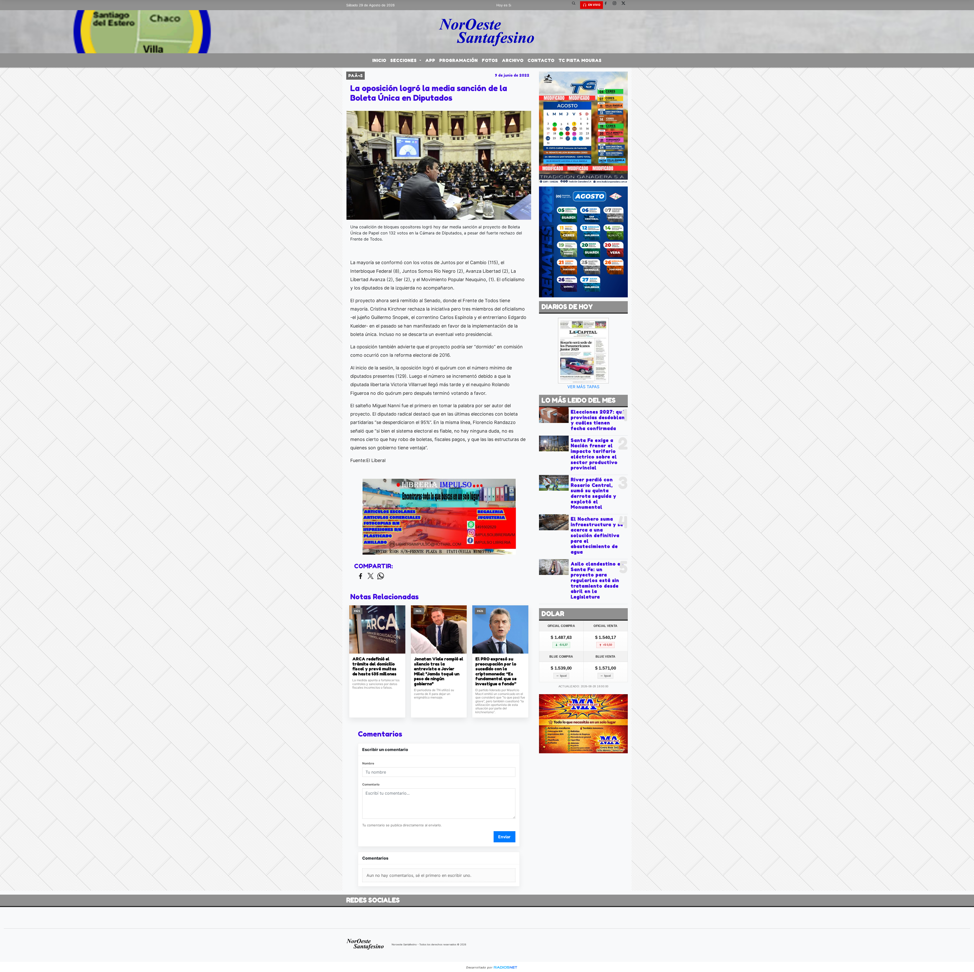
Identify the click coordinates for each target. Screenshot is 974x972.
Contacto (541, 60)
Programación (458, 60)
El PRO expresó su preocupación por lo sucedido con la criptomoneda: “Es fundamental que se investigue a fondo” (495, 671)
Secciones (404, 60)
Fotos (490, 60)
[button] (575, 5)
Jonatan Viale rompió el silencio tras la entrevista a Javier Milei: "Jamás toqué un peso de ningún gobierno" (438, 671)
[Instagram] (616, 5)
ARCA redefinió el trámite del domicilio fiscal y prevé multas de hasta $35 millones (374, 666)
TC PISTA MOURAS (580, 60)
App (430, 60)
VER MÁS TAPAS (583, 386)
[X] (625, 5)
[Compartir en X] (370, 576)
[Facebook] (607, 5)
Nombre (368, 763)
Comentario (370, 784)
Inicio (379, 60)
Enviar (504, 836)
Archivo (513, 60)
